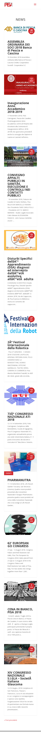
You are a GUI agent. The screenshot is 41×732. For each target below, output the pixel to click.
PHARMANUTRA (19, 480)
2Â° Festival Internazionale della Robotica (18, 345)
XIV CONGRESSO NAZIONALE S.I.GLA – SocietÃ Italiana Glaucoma (20, 678)
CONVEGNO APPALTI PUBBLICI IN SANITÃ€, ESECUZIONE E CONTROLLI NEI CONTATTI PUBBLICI (19, 185)
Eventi (9, 473)
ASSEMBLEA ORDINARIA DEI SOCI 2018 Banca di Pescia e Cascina (20, 47)
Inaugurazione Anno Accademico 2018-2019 (18, 107)
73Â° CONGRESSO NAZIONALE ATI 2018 (20, 417)
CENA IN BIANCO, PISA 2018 (20, 610)
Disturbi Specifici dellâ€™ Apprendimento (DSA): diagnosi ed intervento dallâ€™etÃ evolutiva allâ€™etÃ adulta (20, 269)
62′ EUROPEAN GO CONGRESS (18, 544)
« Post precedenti (10, 720)
